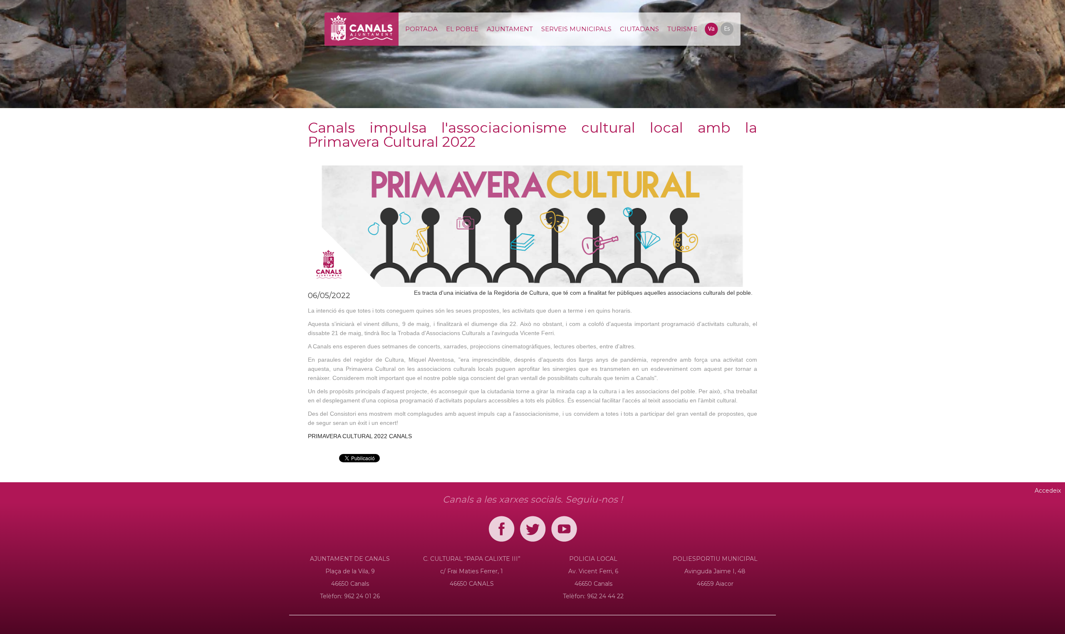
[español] (726, 28)
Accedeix (1048, 490)
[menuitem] (421, 29)
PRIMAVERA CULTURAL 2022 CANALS (360, 436)
